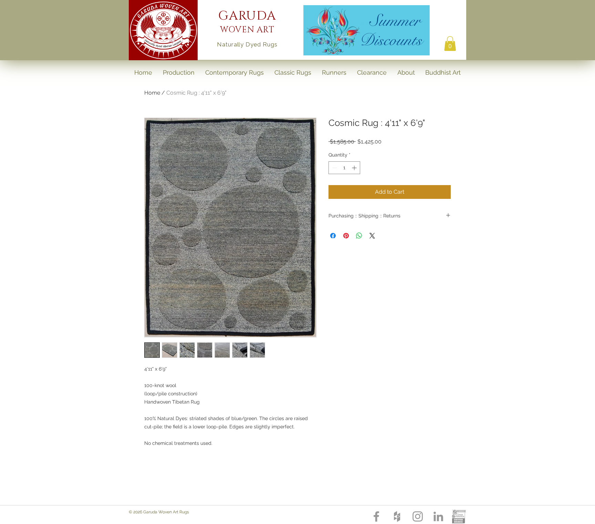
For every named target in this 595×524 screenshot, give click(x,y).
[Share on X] (372, 236)
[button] (450, 43)
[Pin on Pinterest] (346, 236)
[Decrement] (334, 168)
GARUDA (247, 16)
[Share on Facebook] (333, 236)
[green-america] (459, 516)
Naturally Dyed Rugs (247, 44)
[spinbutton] (344, 168)
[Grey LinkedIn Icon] (438, 516)
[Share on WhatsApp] (359, 236)
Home (152, 92)
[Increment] (355, 168)
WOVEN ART (247, 29)
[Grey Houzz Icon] (397, 516)
